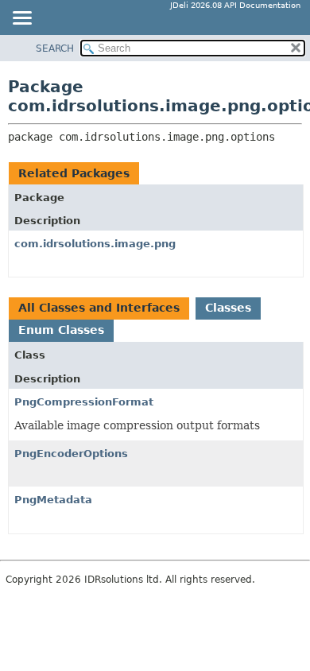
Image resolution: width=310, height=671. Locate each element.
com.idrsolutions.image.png (95, 244)
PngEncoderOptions (71, 454)
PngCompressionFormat (83, 402)
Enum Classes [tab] (61, 330)
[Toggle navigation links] (21, 19)
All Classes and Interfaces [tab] (99, 307)
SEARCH (55, 48)
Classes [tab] (228, 307)
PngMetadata (53, 500)
